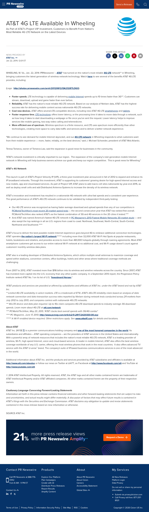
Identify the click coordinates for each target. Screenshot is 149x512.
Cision (133, 507)
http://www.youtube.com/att (20, 367)
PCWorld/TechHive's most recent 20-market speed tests (40, 210)
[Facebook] (11, 493)
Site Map (67, 507)
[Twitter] (14, 493)
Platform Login (118, 479)
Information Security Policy (48, 507)
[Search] (145, 4)
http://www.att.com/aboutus (20, 363)
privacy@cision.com (133, 494)
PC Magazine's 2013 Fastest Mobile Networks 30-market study (102, 217)
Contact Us (11, 490)
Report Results (48, 488)
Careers (80, 482)
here (90, 76)
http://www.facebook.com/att (106, 363)
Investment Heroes (61, 277)
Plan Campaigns (48, 479)
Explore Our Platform (50, 477)
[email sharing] (140, 56)
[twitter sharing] (114, 56)
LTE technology (43, 114)
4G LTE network (83, 137)
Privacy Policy (27, 507)
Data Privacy (117, 482)
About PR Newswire (86, 477)
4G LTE (107, 72)
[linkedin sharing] (121, 56)
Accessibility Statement (87, 485)
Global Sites (82, 490)
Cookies (84, 507)
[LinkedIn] (7, 493)
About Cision (82, 479)
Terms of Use (12, 507)
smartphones (111, 110)
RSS (76, 507)
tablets (126, 110)
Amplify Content (48, 491)
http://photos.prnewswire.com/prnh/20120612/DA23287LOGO (46, 88)
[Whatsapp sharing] (127, 56)
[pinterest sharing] (134, 56)
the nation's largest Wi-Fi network (39, 236)
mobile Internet (76, 96)
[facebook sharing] (108, 56)
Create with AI (47, 482)
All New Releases (120, 477)
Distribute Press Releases (53, 485)
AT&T (59, 72)
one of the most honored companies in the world (103, 330)
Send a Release (124, 4)
